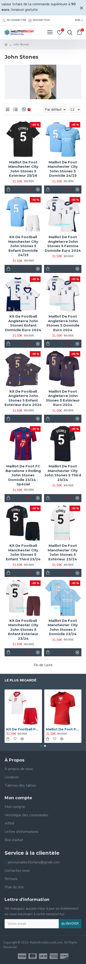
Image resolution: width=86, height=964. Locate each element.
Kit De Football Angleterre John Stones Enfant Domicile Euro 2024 (23, 323)
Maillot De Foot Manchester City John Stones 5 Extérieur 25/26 (23, 169)
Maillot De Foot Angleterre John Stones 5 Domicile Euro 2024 (62, 323)
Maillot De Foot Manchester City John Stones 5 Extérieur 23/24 (63, 552)
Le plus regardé (20, 680)
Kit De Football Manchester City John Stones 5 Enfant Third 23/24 (23, 552)
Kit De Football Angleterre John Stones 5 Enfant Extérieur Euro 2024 (23, 398)
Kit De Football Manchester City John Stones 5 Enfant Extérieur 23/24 (23, 629)
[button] (41, 746)
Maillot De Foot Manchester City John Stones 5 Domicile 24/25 (63, 169)
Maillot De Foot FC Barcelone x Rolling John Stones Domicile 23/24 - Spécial (23, 475)
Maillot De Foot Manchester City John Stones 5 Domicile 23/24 (63, 627)
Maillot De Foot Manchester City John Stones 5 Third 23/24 (62, 473)
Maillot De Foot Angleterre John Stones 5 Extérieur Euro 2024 (63, 398)
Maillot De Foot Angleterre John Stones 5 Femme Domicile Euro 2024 (63, 244)
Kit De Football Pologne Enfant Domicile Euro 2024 (23, 729)
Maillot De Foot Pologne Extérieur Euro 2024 (63, 729)
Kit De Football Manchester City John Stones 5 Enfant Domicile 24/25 (23, 246)
